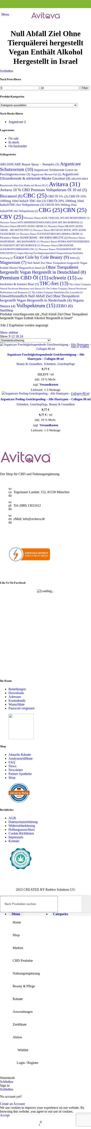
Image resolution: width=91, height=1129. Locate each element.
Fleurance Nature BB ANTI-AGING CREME (23, 226)
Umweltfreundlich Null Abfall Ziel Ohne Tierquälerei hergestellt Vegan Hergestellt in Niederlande (40, 298)
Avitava (64, 184)
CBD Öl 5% (57, 196)
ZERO (64, 306)
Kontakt (13, 841)
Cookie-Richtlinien (21, 833)
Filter (85, 88)
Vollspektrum (35, 305)
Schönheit (50, 364)
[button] (4, 346)
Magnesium (13, 262)
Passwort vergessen (21, 708)
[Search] (86, 904)
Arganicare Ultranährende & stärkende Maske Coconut (39, 176)
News (12, 766)
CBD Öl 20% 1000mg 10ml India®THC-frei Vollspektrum (42, 202)
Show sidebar (9, 332)
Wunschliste (16, 704)
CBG (50, 210)
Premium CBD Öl (24, 277)
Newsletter (15, 770)
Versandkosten (49, 384)
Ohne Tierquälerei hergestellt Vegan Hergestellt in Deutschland (43, 269)
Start (3, 310)
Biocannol (11, 196)
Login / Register (27, 1063)
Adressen (14, 697)
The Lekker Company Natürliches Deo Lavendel (57, 292)
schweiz (62, 277)
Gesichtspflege (66, 364)
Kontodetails (16, 700)
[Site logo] (45, 22)
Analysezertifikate (20, 758)
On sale (13, 138)
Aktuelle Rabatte (19, 754)
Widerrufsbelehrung (21, 826)
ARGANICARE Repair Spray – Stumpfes (29, 164)
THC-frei (54, 283)
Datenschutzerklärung (23, 822)
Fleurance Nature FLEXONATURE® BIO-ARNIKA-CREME (51, 234)
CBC (35, 195)
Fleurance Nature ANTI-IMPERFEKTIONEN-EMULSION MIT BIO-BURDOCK (41, 222)
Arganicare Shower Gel (46, 174)
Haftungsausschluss (21, 830)
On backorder (17, 146)
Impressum (15, 837)
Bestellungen (17, 689)
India (75, 257)
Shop (9, 310)
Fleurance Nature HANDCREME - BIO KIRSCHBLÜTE (34, 237)
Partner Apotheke (20, 774)
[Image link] (25, 462)
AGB (12, 818)
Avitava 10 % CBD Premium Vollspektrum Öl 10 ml (43, 190)
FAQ (11, 762)
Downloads (16, 693)
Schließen (6, 71)
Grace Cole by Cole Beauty (41, 257)
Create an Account (12, 1104)
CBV (11, 216)
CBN (75, 210)
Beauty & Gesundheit (29, 364)
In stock (13, 142)
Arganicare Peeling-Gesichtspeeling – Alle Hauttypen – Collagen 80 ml (45, 399)
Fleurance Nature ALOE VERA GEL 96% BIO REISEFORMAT (57, 218)
